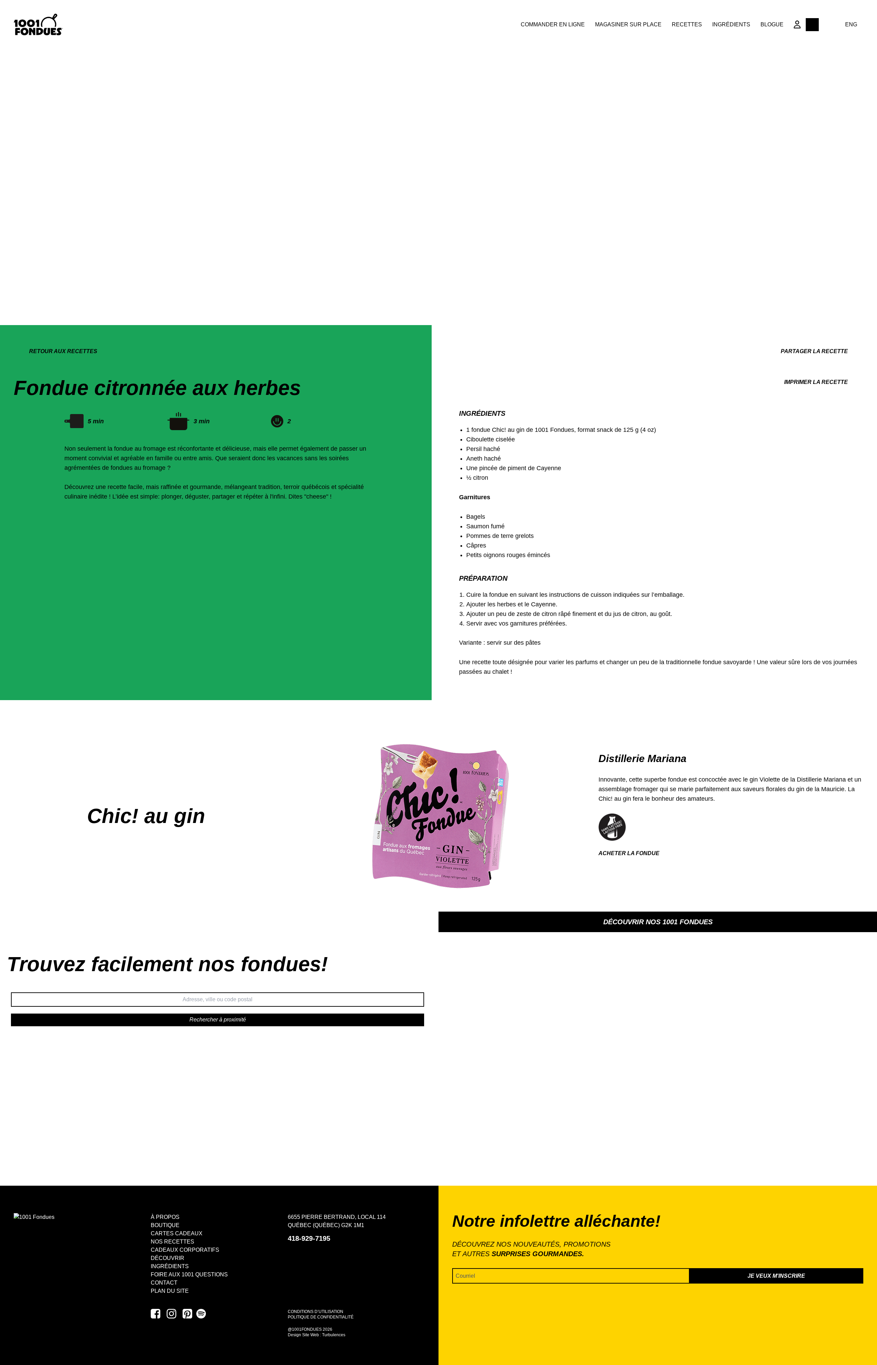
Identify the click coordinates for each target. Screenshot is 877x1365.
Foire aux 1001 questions (189, 1274)
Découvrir (167, 1258)
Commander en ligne (553, 24)
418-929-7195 (309, 1238)
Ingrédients (731, 24)
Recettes (687, 24)
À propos (165, 1217)
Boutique (165, 1225)
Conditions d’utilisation (315, 1311)
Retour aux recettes (63, 351)
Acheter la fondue (628, 853)
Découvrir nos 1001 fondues (658, 922)
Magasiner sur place (628, 24)
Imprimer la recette (816, 382)
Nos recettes (172, 1242)
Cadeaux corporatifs (185, 1250)
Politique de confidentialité (321, 1317)
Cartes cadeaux (176, 1233)
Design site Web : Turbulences (316, 1334)
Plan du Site (170, 1291)
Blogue (772, 24)
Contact (164, 1283)
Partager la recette (814, 351)
